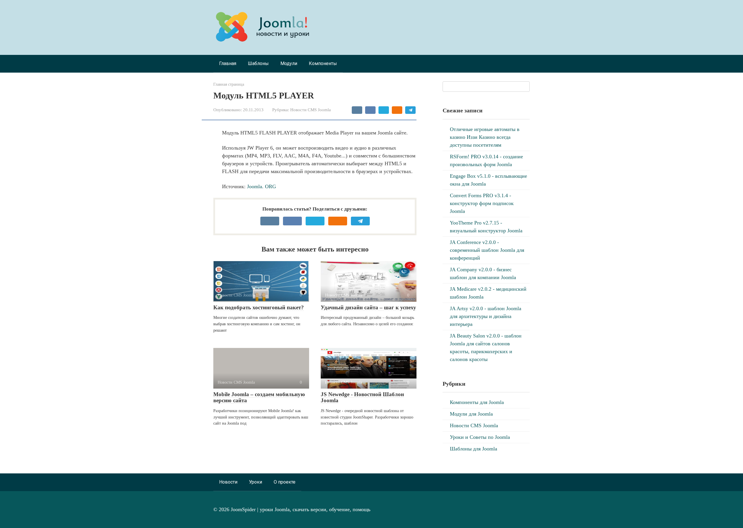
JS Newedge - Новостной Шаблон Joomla (362, 397)
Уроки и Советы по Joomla (480, 437)
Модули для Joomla (471, 414)
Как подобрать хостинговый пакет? (258, 307)
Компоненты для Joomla (477, 402)
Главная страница (228, 84)
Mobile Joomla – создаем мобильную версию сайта (259, 397)
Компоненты (323, 63)
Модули (288, 63)
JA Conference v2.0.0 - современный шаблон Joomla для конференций (487, 250)
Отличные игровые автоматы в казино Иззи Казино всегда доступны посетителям (485, 137)
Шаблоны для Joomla (473, 449)
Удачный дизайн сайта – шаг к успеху (368, 307)
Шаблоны (258, 63)
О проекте (284, 482)
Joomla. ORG (261, 186)
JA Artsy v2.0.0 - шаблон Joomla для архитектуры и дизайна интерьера (485, 316)
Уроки (255, 482)
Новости (228, 482)
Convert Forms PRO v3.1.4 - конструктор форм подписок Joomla (482, 203)
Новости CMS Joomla (310, 109)
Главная (227, 63)
